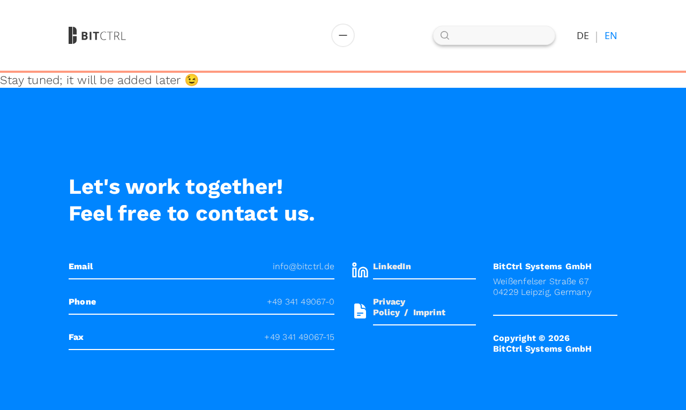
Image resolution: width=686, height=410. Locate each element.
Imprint (429, 312)
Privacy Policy (389, 307)
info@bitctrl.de (303, 266)
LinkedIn (392, 266)
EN (611, 35)
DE (583, 35)
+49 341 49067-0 (300, 302)
